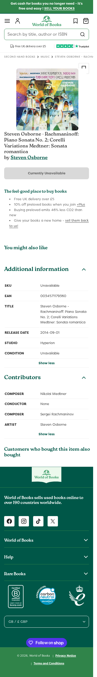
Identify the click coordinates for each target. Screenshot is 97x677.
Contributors (22, 378)
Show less (47, 363)
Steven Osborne (29, 158)
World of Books (40, 655)
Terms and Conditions (49, 663)
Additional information (36, 270)
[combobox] (46, 34)
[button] (7, 21)
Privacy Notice (65, 655)
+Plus (81, 204)
